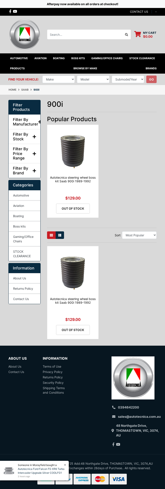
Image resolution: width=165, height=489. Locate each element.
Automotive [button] (19, 58)
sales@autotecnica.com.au (139, 417)
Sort (118, 235)
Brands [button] (151, 68)
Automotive (21, 195)
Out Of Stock (73, 208)
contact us (139, 11)
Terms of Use (52, 366)
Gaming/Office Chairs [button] (107, 58)
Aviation (18, 205)
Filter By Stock (20, 136)
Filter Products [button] (21, 107)
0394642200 (128, 407)
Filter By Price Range (20, 153)
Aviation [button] (40, 58)
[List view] (59, 235)
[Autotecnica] (24, 34)
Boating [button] (59, 58)
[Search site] (126, 34)
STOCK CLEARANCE (142, 58)
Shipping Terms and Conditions (54, 390)
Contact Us (21, 299)
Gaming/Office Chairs (23, 239)
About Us (19, 278)
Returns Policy (23, 288)
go (151, 79)
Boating (18, 216)
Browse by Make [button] (85, 68)
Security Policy (53, 382)
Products (17, 68)
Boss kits (78, 58)
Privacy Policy (53, 372)
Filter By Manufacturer (24, 122)
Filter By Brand (20, 170)
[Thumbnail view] (51, 235)
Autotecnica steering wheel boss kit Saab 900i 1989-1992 (73, 179)
